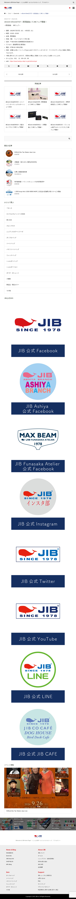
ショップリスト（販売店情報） (46, 858)
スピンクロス (11, 226)
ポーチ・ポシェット (13, 273)
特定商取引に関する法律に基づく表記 (48, 889)
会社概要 (40, 867)
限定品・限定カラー (13, 284)
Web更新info (9, 853)
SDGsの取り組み (42, 861)
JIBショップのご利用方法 (45, 875)
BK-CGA (9, 220)
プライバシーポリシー (44, 887)
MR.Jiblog (9, 864)
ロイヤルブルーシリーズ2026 (16, 214)
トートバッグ (11, 243)
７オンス (9, 208)
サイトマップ (41, 884)
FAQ (39, 881)
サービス (40, 855)
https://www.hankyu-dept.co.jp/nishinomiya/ (23, 61)
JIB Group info (10, 858)
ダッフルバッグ (11, 237)
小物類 (9, 279)
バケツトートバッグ (13, 249)
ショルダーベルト (12, 267)
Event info (14, 19)
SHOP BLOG (9, 861)
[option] (38, 791)
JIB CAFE (40, 864)
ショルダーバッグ (12, 261)
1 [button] (36, 806)
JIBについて (41, 853)
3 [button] (39, 806)
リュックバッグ (11, 255)
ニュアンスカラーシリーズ (15, 231)
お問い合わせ (41, 878)
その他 (9, 290)
